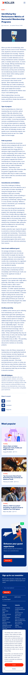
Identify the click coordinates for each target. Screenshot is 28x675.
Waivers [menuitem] (4, 620)
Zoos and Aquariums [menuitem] (20, 619)
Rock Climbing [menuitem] (18, 622)
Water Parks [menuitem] (18, 616)
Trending (5, 444)
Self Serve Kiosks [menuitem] (6, 622)
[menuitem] (4, 597)
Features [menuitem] (4, 605)
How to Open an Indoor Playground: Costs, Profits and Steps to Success (12, 447)
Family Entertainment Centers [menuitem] (20, 610)
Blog (3, 9)
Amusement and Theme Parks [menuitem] (19, 613)
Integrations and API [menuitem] (7, 625)
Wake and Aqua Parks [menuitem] (20, 620)
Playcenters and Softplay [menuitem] (19, 624)
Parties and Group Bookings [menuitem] (6, 615)
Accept (14, 664)
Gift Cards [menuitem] (4, 628)
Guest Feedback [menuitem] (6, 617)
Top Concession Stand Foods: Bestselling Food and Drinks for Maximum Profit (13, 477)
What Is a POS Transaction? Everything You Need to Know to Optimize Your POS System (13, 507)
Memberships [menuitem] (5, 619)
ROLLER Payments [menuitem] (6, 627)
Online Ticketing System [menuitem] (6, 608)
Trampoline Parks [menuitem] (19, 608)
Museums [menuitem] (17, 617)
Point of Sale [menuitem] (5, 611)
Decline (14, 668)
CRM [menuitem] (3, 612)
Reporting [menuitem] (4, 624)
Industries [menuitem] (17, 605)
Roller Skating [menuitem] (18, 627)
